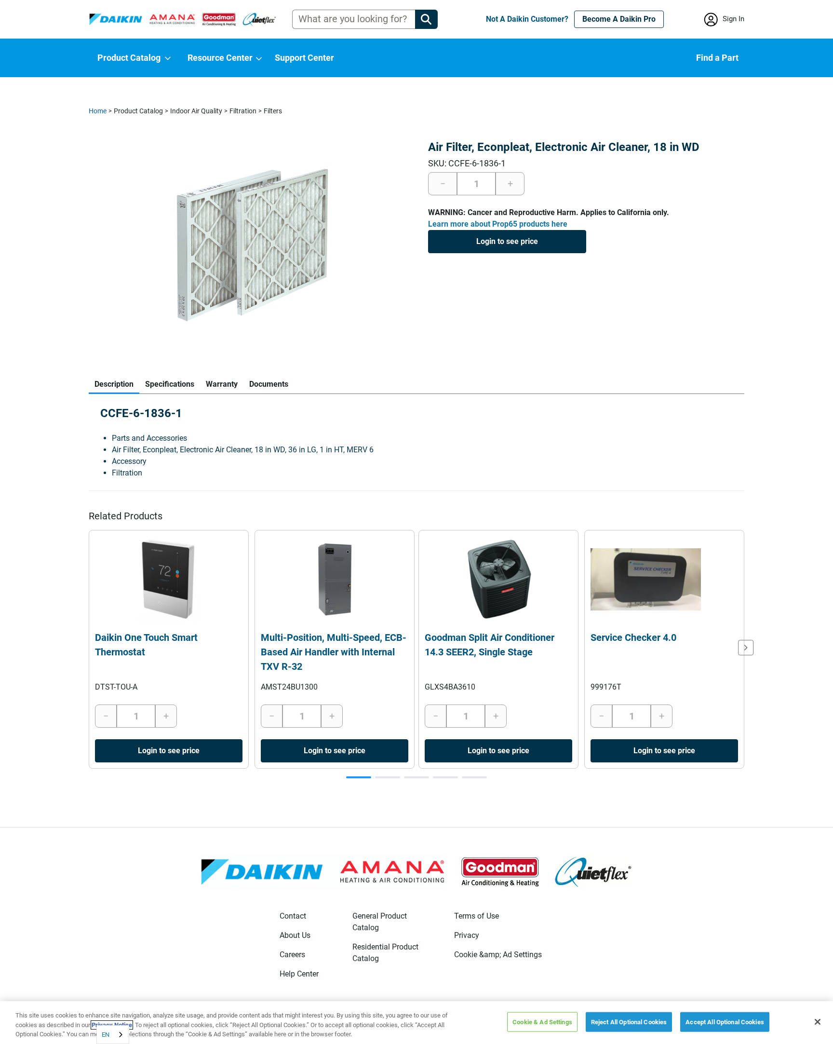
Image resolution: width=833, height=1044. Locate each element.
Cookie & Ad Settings (542, 1021)
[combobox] (112, 1034)
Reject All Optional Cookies (629, 1021)
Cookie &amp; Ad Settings (498, 954)
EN (105, 1034)
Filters (273, 111)
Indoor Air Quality (196, 111)
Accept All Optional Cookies (724, 1021)
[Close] (817, 1021)
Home (98, 111)
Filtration (242, 111)
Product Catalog (138, 111)
